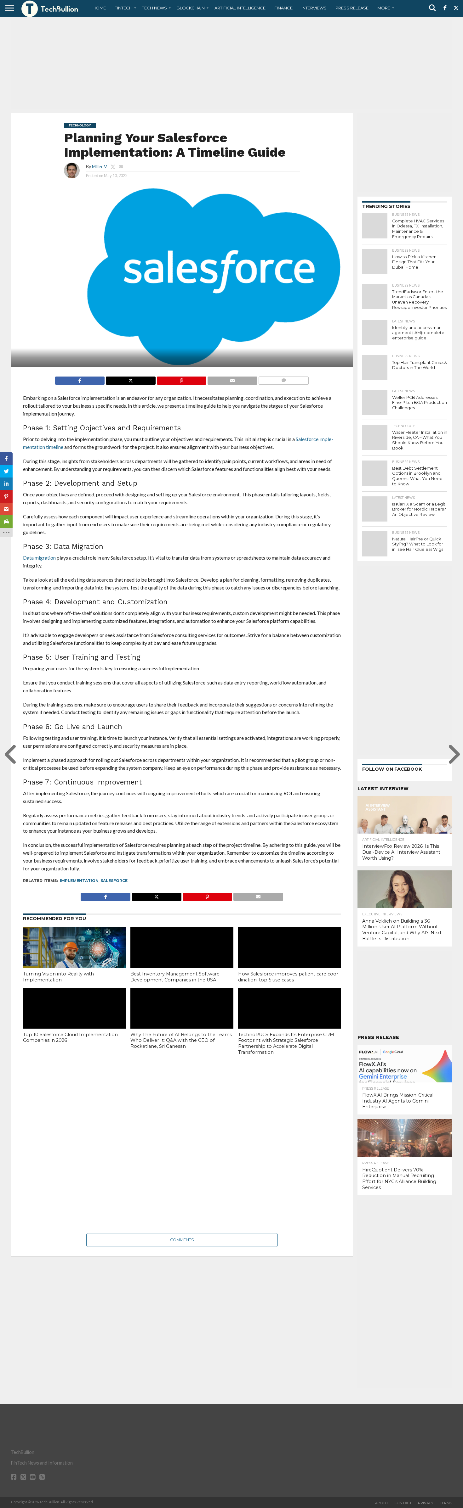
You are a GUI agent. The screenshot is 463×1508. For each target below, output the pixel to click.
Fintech (123, 7)
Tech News (154, 7)
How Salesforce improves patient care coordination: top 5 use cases (289, 977)
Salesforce (114, 880)
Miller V (99, 166)
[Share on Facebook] (80, 379)
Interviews (314, 7)
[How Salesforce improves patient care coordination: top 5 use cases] (289, 958)
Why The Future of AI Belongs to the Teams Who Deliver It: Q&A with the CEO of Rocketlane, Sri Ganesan (181, 1040)
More (383, 7)
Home (99, 7)
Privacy (425, 1503)
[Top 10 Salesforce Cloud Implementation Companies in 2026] (74, 1018)
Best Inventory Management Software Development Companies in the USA (175, 977)
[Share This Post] (131, 379)
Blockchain (191, 7)
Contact (403, 1503)
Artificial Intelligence (240, 7)
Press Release (352, 7)
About (381, 1503)
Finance (283, 7)
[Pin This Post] (182, 379)
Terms (446, 1503)
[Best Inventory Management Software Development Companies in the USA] (181, 958)
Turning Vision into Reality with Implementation (58, 977)
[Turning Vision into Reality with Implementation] (74, 958)
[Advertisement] (231, 64)
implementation (79, 880)
